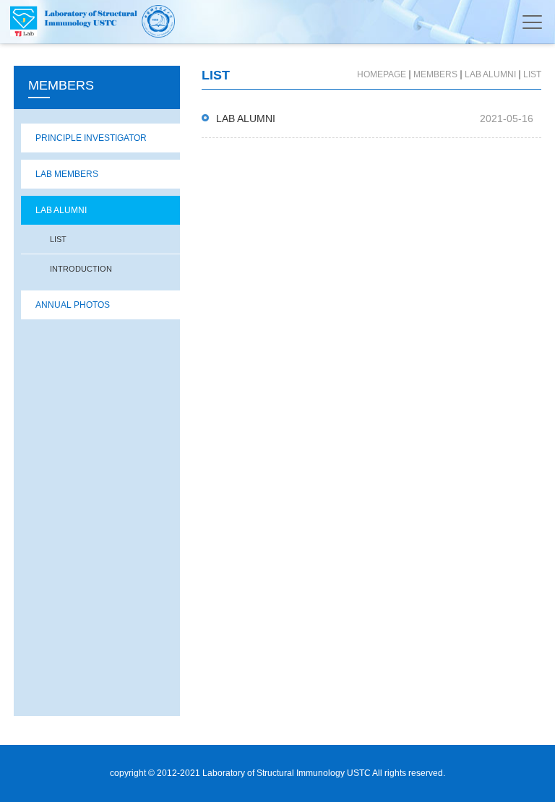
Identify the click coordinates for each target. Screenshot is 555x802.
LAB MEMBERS (66, 174)
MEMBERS (435, 74)
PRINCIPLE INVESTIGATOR (91, 138)
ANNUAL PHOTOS (72, 305)
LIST (58, 239)
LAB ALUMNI (61, 210)
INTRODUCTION (81, 268)
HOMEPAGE (381, 74)
